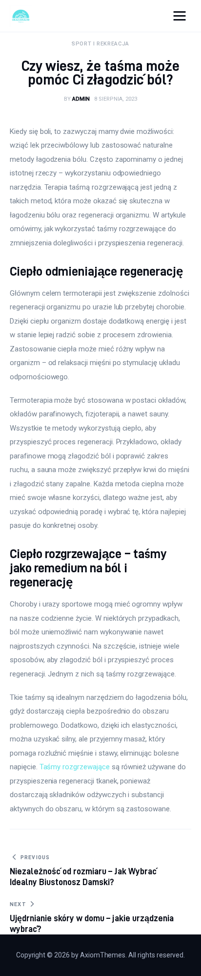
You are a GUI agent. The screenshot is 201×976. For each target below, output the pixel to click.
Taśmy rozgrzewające (75, 766)
